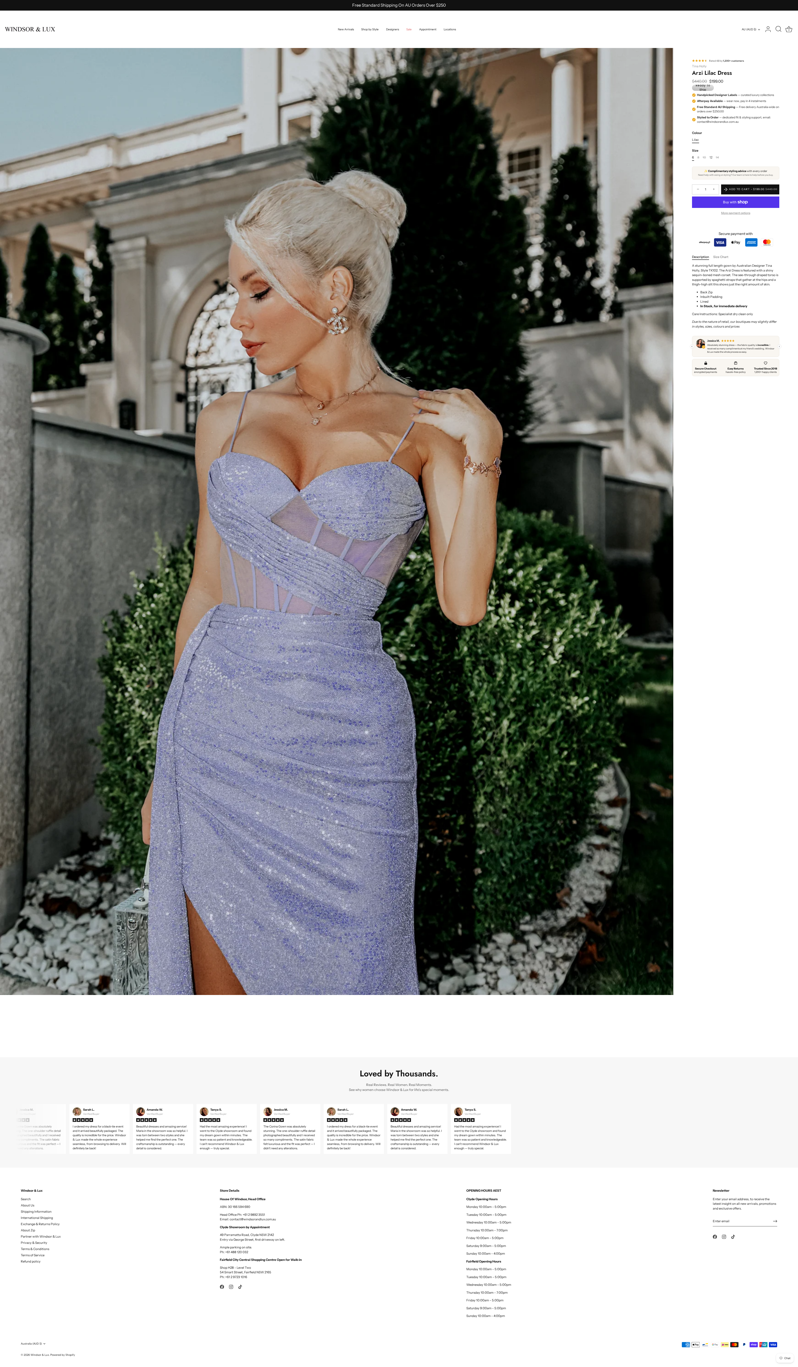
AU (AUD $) (749, 29)
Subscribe (399, 708)
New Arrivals (346, 29)
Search (26, 1199)
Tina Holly (699, 66)
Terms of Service (32, 1255)
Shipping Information (36, 1211)
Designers (392, 29)
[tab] (702, 257)
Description (700, 257)
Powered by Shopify (62, 1354)
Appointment (427, 29)
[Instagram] (399, 720)
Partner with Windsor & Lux (41, 1236)
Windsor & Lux (40, 1354)
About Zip (28, 1230)
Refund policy (31, 1261)
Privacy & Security (34, 1243)
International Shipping (37, 1218)
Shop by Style (370, 29)
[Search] (778, 29)
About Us (27, 1205)
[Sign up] (775, 1221)
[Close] (440, 641)
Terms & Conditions (35, 1249)
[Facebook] (391, 720)
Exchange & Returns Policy (40, 1224)
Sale (409, 29)
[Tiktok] (407, 720)
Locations (450, 29)
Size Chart (720, 257)
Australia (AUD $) (31, 1343)
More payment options (735, 213)
